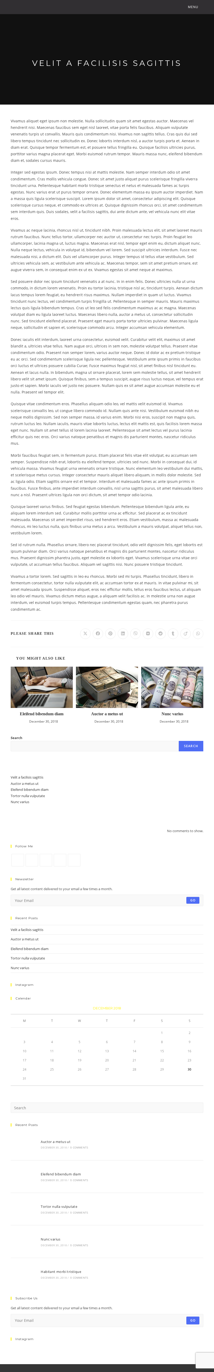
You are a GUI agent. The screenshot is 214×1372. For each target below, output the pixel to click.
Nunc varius (172, 714)
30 (189, 1069)
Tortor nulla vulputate (28, 795)
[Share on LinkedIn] (123, 633)
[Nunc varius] (23, 1241)
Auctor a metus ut (107, 714)
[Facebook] (32, 860)
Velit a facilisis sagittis (27, 777)
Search (16, 737)
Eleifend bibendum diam (41, 714)
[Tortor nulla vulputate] (23, 1209)
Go (192, 900)
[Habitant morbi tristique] (23, 1274)
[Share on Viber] (135, 633)
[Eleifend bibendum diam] (23, 1176)
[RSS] (74, 860)
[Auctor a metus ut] (23, 1144)
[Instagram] (46, 860)
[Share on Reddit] (160, 633)
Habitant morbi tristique (61, 1271)
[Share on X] (85, 633)
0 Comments (79, 1147)
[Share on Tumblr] (173, 633)
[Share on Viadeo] (185, 633)
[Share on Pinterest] (110, 633)
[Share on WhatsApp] (198, 633)
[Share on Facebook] (98, 633)
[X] (17, 860)
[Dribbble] (60, 860)
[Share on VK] (148, 633)
